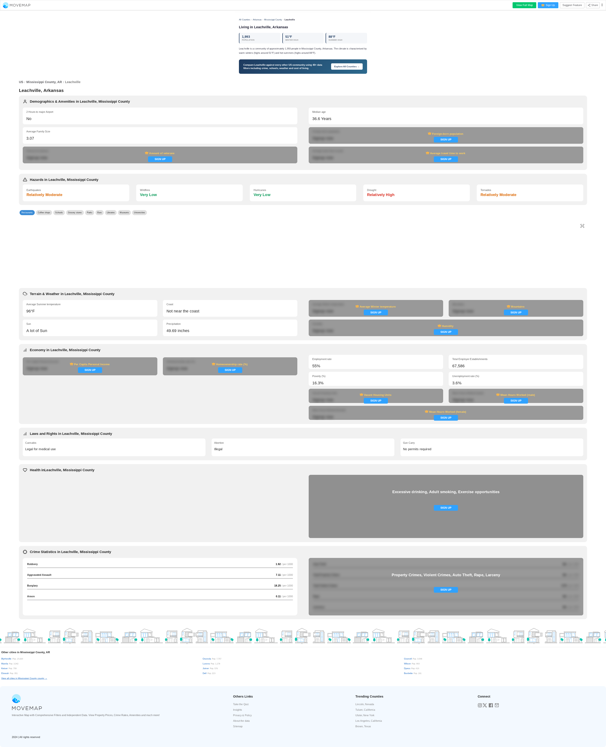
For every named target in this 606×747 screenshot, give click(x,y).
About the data (241, 721)
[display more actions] (602, 5)
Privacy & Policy (242, 715)
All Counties (244, 19)
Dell (209, 673)
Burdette (413, 673)
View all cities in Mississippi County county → (24, 678)
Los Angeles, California (368, 721)
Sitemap (238, 726)
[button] (27, 212)
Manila (9, 663)
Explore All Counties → (346, 66)
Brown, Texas (363, 726)
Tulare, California (365, 709)
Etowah (9, 673)
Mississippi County (273, 19)
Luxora (211, 663)
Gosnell (413, 658)
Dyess (411, 668)
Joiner (210, 668)
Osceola (212, 658)
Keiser (9, 668)
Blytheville (12, 658)
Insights (237, 709)
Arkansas (257, 19)
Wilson (412, 663)
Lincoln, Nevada (364, 704)
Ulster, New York (364, 715)
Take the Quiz (241, 704)
